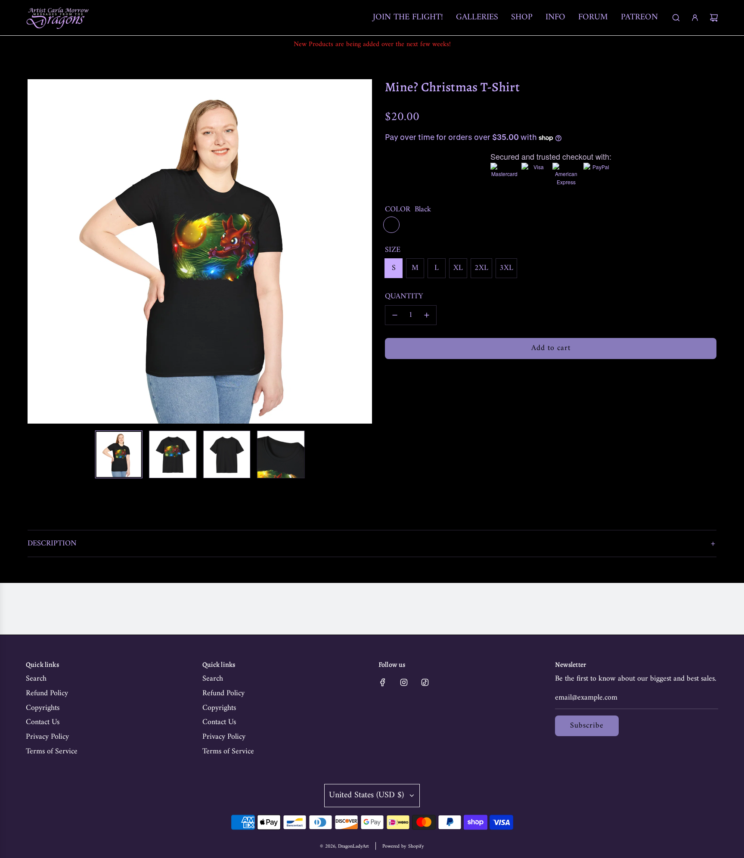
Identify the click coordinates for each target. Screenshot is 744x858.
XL (458, 268)
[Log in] (694, 17)
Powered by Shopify (403, 846)
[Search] (675, 17)
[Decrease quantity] (394, 315)
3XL (506, 268)
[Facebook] (382, 682)
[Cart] (713, 17)
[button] (39, 251)
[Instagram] (403, 682)
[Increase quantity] (426, 315)
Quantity (404, 297)
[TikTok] (424, 682)
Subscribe (587, 725)
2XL (481, 268)
